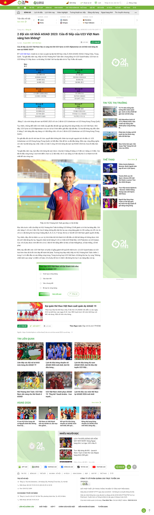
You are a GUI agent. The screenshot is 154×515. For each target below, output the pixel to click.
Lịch (99, 3)
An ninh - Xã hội (54, 473)
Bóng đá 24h (68, 467)
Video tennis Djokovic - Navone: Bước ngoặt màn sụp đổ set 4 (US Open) (128, 166)
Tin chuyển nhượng (122, 12)
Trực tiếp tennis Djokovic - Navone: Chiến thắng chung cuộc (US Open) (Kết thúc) (128, 191)
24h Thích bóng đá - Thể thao (76, 7)
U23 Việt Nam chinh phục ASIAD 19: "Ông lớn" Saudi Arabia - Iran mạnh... (59, 394)
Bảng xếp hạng (93, 12)
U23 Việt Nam (36, 43)
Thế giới (118, 7)
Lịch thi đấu (38, 12)
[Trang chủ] (20, 12)
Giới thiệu (43, 507)
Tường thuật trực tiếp (78, 12)
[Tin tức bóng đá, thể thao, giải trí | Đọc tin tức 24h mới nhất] (23, 3)
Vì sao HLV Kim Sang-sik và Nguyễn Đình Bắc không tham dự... (26, 423)
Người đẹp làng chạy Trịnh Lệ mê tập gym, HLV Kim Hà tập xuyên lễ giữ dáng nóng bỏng (127, 202)
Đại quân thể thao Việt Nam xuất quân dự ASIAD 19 (70, 306)
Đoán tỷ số (87, 3)
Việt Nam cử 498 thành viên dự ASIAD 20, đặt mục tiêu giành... (48, 423)
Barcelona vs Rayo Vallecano (92, 20)
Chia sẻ (97, 42)
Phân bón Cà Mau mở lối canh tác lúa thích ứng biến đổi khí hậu (127, 134)
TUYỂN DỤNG (103, 507)
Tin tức (31, 7)
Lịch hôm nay (50, 12)
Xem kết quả (56, 294)
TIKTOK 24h (84, 467)
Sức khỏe (100, 7)
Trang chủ (20, 30)
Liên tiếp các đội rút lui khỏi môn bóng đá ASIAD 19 (28, 364)
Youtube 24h (101, 467)
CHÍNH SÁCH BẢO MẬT (67, 507)
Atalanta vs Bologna (70, 20)
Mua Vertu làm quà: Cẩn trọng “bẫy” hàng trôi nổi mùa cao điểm (127, 146)
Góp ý (53, 507)
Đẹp (86, 473)
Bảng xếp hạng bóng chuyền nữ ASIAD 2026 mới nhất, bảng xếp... (90, 423)
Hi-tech (109, 7)
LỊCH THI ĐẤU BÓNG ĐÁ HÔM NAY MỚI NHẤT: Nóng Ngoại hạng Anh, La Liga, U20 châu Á (86, 441)
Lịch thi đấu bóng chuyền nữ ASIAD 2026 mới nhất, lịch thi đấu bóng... (57, 365)
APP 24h (24, 467)
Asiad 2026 (26, 43)
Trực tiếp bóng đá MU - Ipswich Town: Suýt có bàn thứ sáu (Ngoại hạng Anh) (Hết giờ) (86, 453)
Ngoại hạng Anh (107, 12)
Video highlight (62, 12)
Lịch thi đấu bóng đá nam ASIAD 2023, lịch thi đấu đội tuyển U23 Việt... (85, 365)
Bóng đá (49, 7)
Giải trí (92, 7)
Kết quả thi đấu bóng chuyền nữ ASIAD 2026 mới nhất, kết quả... (68, 423)
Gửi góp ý (36, 326)
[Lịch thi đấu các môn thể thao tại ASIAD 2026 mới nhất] (87, 380)
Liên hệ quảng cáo (26, 507)
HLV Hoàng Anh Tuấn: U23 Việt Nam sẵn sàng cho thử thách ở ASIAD (29, 394)
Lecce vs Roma (47, 20)
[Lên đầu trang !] (149, 510)
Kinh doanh (59, 7)
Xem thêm (21, 22)
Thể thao (127, 7)
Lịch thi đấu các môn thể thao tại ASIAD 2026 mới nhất (86, 393)
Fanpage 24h (52, 467)
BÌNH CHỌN (44, 294)
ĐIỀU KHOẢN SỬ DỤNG (86, 507)
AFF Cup (40, 7)
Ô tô (134, 7)
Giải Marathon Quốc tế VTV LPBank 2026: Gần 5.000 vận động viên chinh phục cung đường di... (127, 124)
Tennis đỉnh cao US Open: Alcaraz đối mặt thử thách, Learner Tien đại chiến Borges (127, 179)
